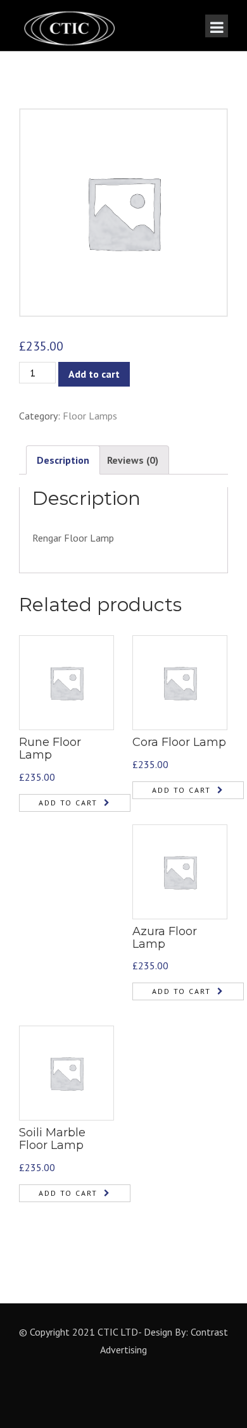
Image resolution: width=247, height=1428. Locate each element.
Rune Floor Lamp (50, 748)
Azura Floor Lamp (164, 937)
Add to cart (94, 374)
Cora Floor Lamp (179, 742)
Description (63, 460)
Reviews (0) (132, 460)
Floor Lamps (90, 415)
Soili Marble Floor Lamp (52, 1139)
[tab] (63, 460)
